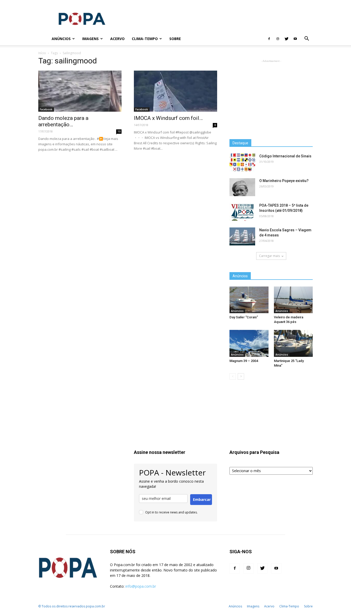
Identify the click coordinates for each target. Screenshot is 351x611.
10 (119, 131)
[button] (306, 39)
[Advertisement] (219, 18)
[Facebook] (269, 39)
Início (42, 53)
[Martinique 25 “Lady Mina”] (293, 343)
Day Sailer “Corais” (243, 317)
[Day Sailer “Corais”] (249, 300)
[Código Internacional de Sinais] (242, 162)
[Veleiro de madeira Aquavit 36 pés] (293, 300)
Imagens (90, 38)
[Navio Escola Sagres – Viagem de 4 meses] (242, 236)
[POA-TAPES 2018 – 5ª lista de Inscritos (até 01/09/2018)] (242, 212)
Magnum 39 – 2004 (243, 361)
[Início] (43, 39)
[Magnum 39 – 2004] (249, 343)
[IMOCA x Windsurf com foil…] (175, 91)
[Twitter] (286, 39)
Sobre (175, 38)
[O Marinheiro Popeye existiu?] (242, 187)
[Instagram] (278, 39)
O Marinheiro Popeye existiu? (284, 181)
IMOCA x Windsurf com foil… (168, 118)
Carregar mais (269, 256)
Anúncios (61, 38)
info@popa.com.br (140, 586)
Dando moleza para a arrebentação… (63, 121)
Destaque (240, 143)
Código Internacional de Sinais (285, 156)
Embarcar (202, 499)
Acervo (117, 38)
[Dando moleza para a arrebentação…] (80, 91)
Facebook (46, 109)
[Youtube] (295, 39)
